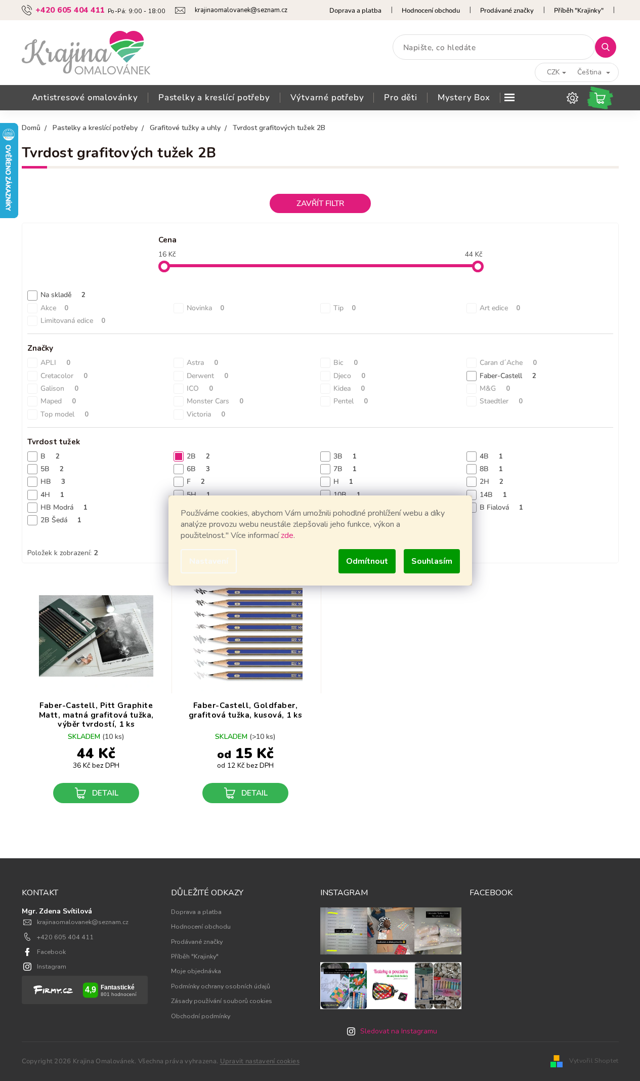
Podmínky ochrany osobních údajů (220, 986)
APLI (55, 362)
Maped (58, 401)
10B (347, 495)
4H (52, 495)
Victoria (206, 414)
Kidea (349, 388)
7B (345, 469)
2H (491, 481)
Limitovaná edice (72, 320)
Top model (64, 414)
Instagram (51, 966)
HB (52, 481)
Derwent (207, 376)
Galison (59, 388)
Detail (105, 792)
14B (493, 495)
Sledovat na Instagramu (398, 1031)
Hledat (609, 47)
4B (491, 456)
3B (345, 456)
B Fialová (501, 507)
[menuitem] (85, 97)
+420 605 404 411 (65, 937)
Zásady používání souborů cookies (221, 1000)
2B (198, 456)
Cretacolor (64, 376)
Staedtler (501, 401)
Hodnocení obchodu (431, 10)
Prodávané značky (507, 10)
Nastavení (208, 561)
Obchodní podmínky (200, 1016)
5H (198, 495)
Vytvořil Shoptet (594, 1060)
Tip (344, 308)
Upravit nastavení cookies (260, 1061)
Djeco (349, 376)
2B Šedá (60, 520)
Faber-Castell (508, 376)
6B (198, 469)
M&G (495, 388)
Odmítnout (367, 561)
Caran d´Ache (508, 362)
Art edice (500, 308)
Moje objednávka (196, 971)
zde (287, 535)
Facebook (51, 951)
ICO (200, 388)
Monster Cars (215, 401)
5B (52, 469)
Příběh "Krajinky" (579, 10)
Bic (345, 362)
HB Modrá (64, 507)
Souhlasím (431, 561)
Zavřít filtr (320, 203)
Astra (202, 362)
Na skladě (63, 295)
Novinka (205, 308)
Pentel (350, 401)
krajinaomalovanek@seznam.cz (83, 922)
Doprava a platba (355, 10)
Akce (54, 308)
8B (491, 469)
